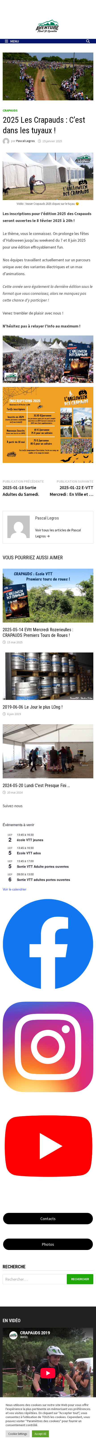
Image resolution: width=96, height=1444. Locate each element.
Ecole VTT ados (29, 853)
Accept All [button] (40, 1434)
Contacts (48, 1218)
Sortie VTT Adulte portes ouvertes (43, 866)
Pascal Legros (25, 141)
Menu (14, 41)
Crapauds (10, 110)
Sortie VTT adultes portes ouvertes (43, 879)
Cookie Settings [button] (17, 1434)
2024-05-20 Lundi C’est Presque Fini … (36, 785)
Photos (48, 1244)
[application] (48, 1373)
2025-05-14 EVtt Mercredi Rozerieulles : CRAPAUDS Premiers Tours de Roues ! (38, 632)
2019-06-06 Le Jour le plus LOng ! (33, 707)
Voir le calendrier (14, 889)
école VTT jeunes (30, 840)
